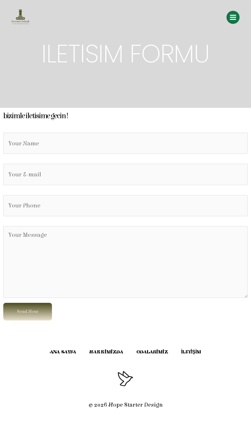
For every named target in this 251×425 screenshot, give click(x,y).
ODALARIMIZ (152, 352)
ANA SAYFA (63, 352)
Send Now (27, 311)
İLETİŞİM (191, 352)
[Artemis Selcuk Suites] (20, 17)
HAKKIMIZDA (106, 352)
